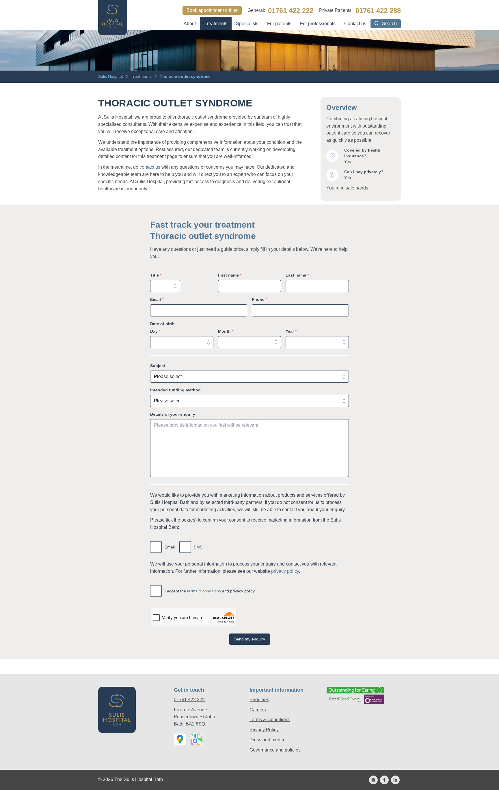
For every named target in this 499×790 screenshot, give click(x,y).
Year (291, 331)
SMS (198, 547)
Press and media (267, 739)
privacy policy (285, 571)
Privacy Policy (264, 729)
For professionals (318, 23)
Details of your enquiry (172, 414)
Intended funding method (175, 390)
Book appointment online (212, 10)
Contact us (355, 23)
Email (156, 299)
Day (155, 331)
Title (155, 275)
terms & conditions (204, 591)
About (190, 23)
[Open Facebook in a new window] (384, 780)
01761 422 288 (378, 10)
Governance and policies (275, 749)
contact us (149, 167)
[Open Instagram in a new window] (373, 780)
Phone (259, 299)
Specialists (247, 23)
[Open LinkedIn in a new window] (395, 780)
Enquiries (259, 699)
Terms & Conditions (270, 719)
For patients (279, 23)
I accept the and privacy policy (210, 591)
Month (225, 331)
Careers (258, 709)
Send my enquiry (249, 639)
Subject (157, 365)
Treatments (215, 23)
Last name (297, 275)
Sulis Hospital (111, 76)
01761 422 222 (290, 10)
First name (229, 275)
